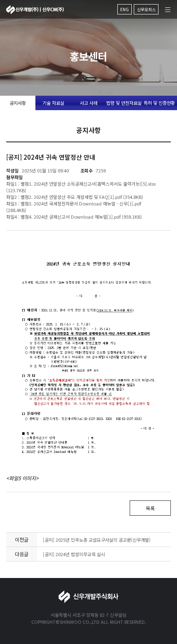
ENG (124, 9)
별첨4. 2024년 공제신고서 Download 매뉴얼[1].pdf (71, 216)
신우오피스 (146, 9)
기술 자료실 (53, 102)
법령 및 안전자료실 (124, 102)
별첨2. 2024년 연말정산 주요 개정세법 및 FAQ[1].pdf (71, 196)
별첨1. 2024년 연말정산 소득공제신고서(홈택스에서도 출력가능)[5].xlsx (88, 183)
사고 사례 (89, 102)
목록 (150, 508)
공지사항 (17, 102)
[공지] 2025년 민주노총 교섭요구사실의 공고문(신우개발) (97, 539)
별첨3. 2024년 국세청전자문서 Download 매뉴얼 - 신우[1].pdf (81, 203)
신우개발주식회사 (35, 9)
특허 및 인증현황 (159, 102)
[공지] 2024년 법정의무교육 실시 (74, 554)
